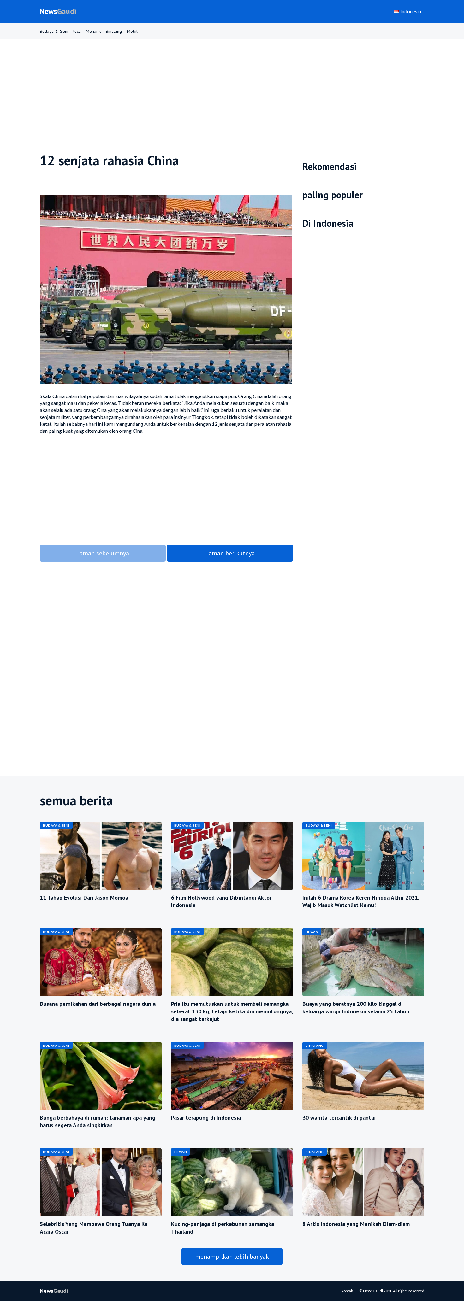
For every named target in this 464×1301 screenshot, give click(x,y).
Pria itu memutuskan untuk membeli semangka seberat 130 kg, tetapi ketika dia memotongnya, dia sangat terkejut (232, 1011)
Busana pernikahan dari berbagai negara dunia (98, 1003)
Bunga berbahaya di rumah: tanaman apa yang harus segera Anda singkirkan (97, 1121)
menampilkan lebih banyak (232, 1256)
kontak (347, 1290)
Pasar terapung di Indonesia (206, 1117)
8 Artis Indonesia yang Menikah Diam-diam (356, 1224)
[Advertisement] (229, 99)
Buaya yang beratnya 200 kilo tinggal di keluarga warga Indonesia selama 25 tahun (355, 1007)
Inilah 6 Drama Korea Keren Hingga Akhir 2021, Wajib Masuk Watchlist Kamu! (360, 901)
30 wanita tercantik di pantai (339, 1117)
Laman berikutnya (230, 553)
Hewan (312, 932)
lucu (77, 31)
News (58, 11)
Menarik (93, 31)
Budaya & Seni (54, 31)
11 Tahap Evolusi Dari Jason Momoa (84, 897)
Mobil (132, 31)
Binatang (114, 31)
